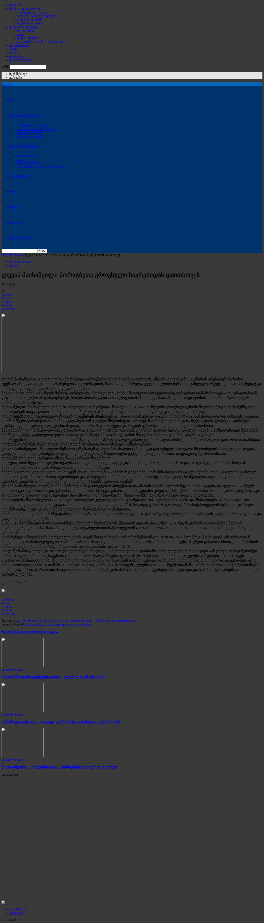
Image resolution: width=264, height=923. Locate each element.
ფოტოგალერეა (20, 60)
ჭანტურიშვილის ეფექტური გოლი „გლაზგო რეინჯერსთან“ (53, 677)
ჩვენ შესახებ (18, 73)
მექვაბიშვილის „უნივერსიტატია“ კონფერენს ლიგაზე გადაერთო (59, 767)
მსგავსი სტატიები (14, 632)
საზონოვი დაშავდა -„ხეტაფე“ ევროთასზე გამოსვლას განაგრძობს (61, 722)
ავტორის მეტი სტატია (42, 632)
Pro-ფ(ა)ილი (26, 30)
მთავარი (15, 5)
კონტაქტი (16, 77)
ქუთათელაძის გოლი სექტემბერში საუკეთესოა (58, 624)
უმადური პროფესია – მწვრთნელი (41, 41)
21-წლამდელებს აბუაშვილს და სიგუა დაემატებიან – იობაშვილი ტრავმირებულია (77, 620)
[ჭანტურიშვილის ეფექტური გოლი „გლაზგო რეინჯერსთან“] (23, 666)
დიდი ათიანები (28, 37)
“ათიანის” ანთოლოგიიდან (37, 16)
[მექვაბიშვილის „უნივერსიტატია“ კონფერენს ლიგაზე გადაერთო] (23, 756)
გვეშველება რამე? (30, 19)
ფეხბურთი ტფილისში (33, 12)
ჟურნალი (16, 56)
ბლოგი (14, 52)
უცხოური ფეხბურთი (23, 27)
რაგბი (13, 49)
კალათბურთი (19, 45)
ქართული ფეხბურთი (24, 8)
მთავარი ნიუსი (12, 254)
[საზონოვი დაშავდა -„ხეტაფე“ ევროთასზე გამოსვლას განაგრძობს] (23, 711)
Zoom (20, 34)
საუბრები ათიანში (30, 23)
